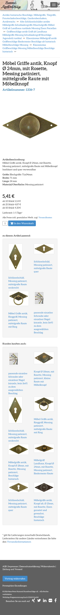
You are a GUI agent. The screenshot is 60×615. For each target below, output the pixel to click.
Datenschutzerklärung (30, 566)
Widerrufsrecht (48, 566)
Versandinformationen (19, 541)
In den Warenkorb (24, 223)
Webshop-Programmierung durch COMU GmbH (20, 597)
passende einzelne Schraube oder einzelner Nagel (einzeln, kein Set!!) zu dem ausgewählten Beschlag (43, 322)
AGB (4, 566)
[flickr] (50, 601)
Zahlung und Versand (12, 569)
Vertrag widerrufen (15, 578)
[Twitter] (39, 601)
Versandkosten (45, 217)
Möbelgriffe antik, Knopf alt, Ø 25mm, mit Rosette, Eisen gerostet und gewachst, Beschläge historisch (44, 510)
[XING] (33, 601)
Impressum (13, 566)
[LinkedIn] (44, 601)
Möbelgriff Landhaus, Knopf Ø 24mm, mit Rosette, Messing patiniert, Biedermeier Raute (44, 467)
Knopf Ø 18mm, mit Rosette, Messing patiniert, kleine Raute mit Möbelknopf (44, 378)
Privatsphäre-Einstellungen (14, 586)
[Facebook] (55, 601)
